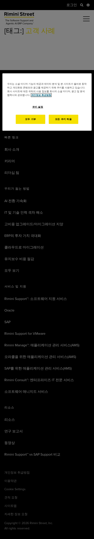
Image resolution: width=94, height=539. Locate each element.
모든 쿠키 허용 (63, 119)
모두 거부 (30, 119)
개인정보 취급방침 (41, 95)
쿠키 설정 (37, 106)
